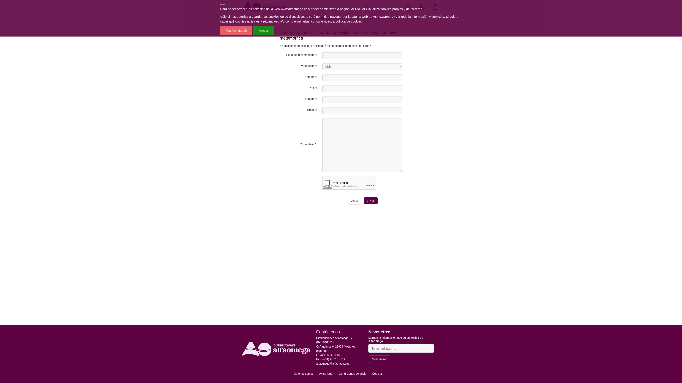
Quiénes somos (303, 373)
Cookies (377, 373)
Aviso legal (326, 373)
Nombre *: (310, 76)
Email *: (312, 109)
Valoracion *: (309, 65)
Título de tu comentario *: (301, 54)
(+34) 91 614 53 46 (328, 355)
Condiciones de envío (352, 373)
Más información (236, 30)
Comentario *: (308, 144)
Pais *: (313, 87)
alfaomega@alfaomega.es (332, 363)
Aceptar (264, 30)
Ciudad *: (311, 98)
